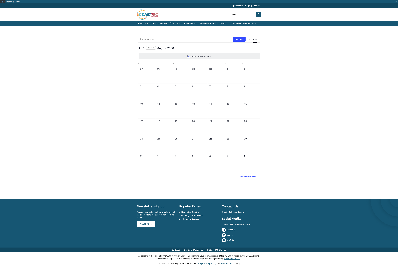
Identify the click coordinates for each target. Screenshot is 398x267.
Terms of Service (227, 263)
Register (256, 6)
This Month (151, 48)
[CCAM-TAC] (147, 14)
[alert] (199, 56)
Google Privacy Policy (206, 263)
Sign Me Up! (145, 224)
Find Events (239, 39)
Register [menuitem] (9, 1)
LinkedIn (239, 6)
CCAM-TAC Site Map (217, 250)
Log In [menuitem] (3, 1)
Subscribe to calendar (247, 177)
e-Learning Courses (190, 219)
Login (247, 6)
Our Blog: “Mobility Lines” (192, 215)
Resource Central (208, 23)
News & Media (189, 23)
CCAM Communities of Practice (164, 23)
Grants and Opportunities (243, 23)
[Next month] (143, 48)
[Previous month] (139, 48)
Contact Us (176, 250)
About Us (142, 23)
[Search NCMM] (258, 14)
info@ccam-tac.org (236, 212)
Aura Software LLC (232, 259)
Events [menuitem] (18, 1)
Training (223, 23)
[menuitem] (396, 1)
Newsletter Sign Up (190, 212)
